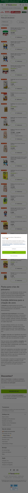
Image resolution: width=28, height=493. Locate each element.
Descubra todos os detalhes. (8, 244)
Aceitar (14, 252)
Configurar (14, 248)
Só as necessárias (14, 255)
